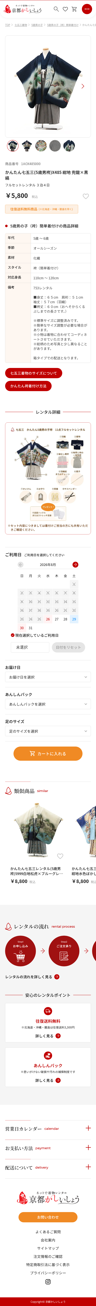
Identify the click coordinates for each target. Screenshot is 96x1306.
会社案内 (48, 1240)
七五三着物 (20, 25)
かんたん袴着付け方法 (28, 385)
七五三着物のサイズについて (33, 373)
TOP (7, 25)
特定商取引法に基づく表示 (48, 1264)
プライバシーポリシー (48, 1273)
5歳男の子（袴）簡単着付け (62, 25)
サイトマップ (48, 1248)
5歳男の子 (37, 25)
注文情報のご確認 (48, 1256)
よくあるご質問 (48, 1232)
